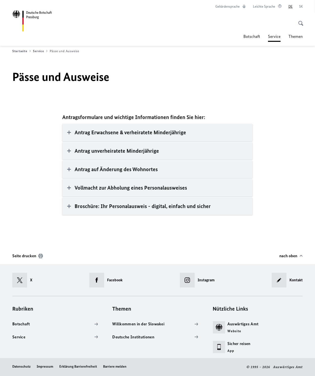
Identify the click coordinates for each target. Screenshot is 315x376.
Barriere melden (114, 366)
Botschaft (251, 36)
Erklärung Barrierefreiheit (78, 366)
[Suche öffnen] (299, 20)
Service (274, 38)
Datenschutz (21, 366)
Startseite (19, 51)
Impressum (45, 366)
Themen (295, 36)
